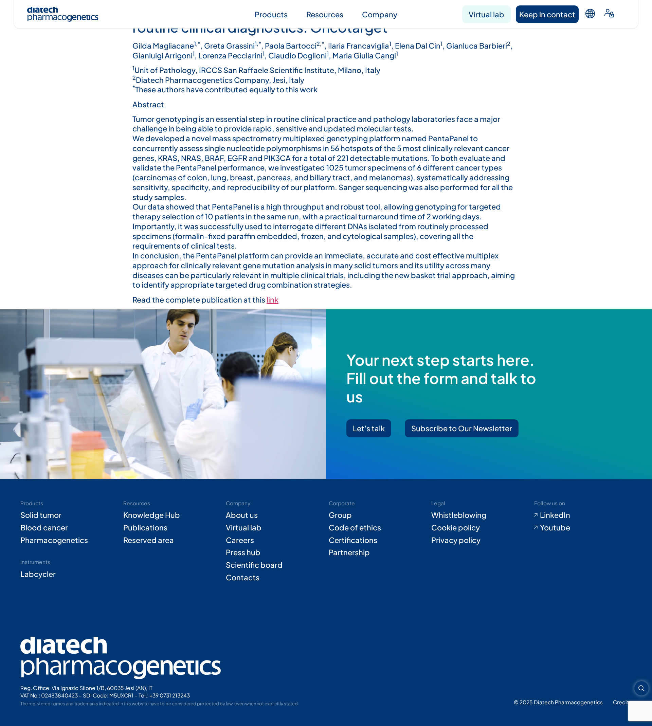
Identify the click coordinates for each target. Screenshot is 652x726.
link (272, 299)
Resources (324, 14)
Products (271, 14)
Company (379, 14)
